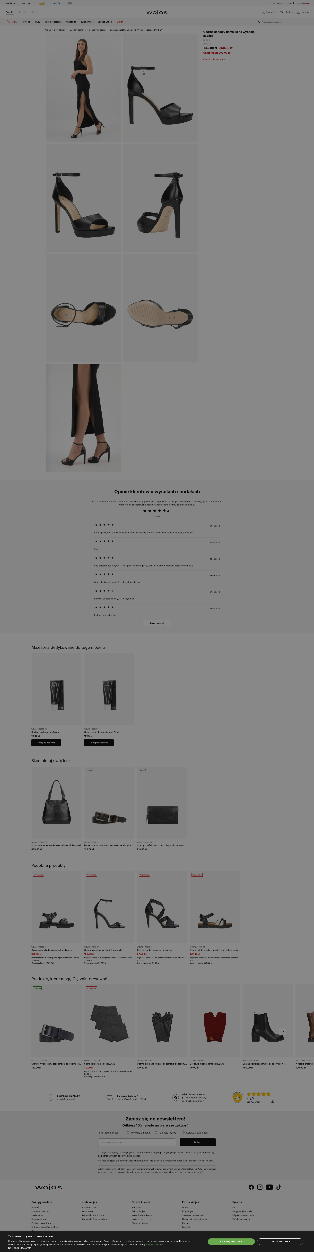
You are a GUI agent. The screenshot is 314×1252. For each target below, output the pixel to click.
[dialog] (157, 626)
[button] (104, 1248)
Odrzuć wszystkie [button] (280, 1241)
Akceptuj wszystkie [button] (231, 1241)
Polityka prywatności (155, 1244)
